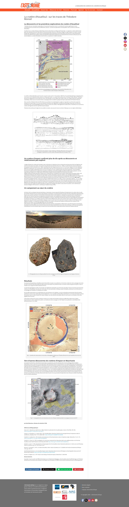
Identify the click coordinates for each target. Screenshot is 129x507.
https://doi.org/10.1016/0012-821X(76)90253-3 (58, 441)
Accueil (27, 10)
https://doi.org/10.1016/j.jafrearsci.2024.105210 (44, 452)
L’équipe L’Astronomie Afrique (89, 489)
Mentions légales (86, 485)
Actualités (35, 10)
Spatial (81, 10)
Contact (100, 10)
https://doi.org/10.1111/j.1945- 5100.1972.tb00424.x (35, 438)
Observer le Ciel (56, 10)
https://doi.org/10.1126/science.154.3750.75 (33, 431)
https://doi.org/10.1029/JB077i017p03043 (54, 434)
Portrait (74, 10)
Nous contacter (86, 487)
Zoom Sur (44, 10)
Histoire (66, 10)
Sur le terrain (90, 10)
